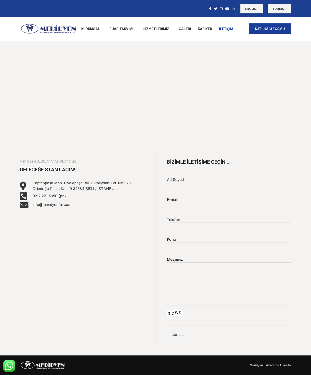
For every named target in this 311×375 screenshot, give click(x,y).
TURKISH (279, 8)
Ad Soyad (175, 179)
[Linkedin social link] (233, 9)
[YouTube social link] (227, 9)
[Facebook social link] (210, 9)
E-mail (172, 199)
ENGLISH (252, 8)
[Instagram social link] (221, 9)
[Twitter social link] (216, 9)
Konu (171, 239)
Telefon (173, 219)
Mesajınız (175, 259)
